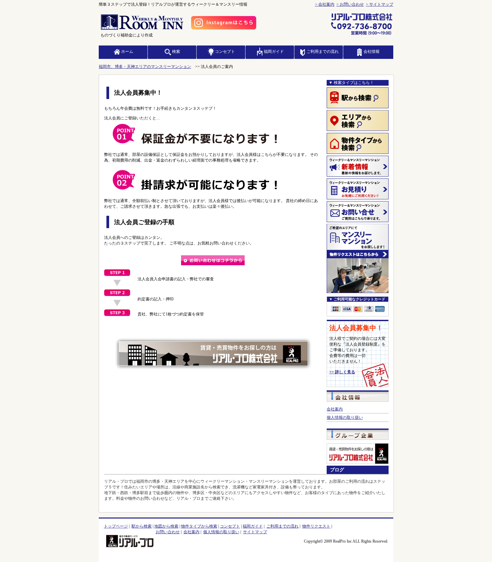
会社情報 (371, 51)
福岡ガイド (274, 51)
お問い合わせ (168, 532)
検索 (176, 51)
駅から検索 (142, 526)
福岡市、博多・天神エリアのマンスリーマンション (145, 66)
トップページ (116, 526)
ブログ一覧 (355, 469)
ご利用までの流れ (323, 51)
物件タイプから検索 (199, 526)
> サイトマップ (379, 4)
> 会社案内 (324, 4)
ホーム (127, 51)
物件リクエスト (316, 526)
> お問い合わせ (350, 4)
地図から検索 (166, 526)
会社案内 (335, 409)
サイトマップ (255, 532)
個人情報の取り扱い (345, 417)
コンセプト (225, 51)
